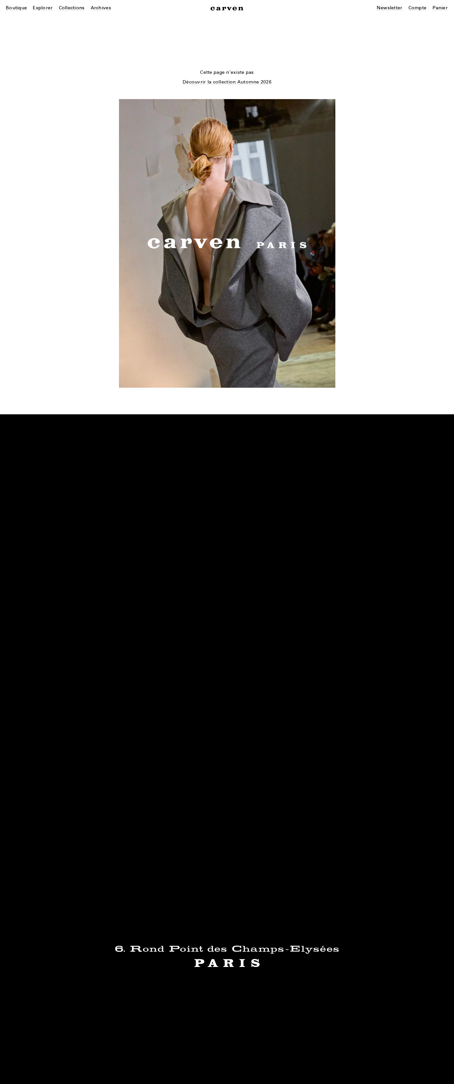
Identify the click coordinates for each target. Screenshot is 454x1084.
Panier (440, 8)
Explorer (43, 8)
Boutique (16, 8)
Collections (72, 8)
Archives (101, 8)
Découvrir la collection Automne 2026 (227, 82)
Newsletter (389, 8)
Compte (417, 8)
